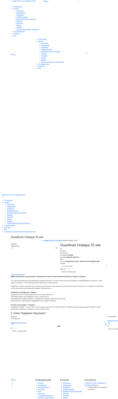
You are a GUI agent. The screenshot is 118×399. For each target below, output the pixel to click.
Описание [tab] (14, 274)
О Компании (18, 7)
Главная (46, 240)
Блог (15, 36)
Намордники (20, 13)
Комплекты (20, 11)
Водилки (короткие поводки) (26, 19)
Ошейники (20, 15)
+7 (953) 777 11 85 (17, 1)
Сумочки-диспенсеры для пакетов (27, 29)
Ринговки (19, 23)
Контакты (17, 34)
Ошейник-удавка (22, 17)
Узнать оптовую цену (68, 272)
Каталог (16, 9)
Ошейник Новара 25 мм (19, 323)
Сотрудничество (19, 31)
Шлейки (19, 27)
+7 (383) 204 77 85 (29, 1)
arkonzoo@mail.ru (93, 385)
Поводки (19, 21)
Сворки (18, 25)
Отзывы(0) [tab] (21, 274)
